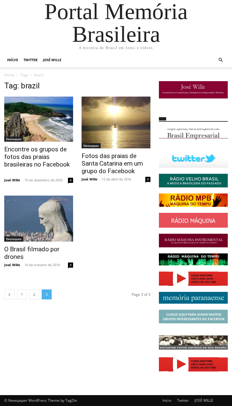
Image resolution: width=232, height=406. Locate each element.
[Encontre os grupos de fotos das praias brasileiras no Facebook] (38, 119)
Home (9, 75)
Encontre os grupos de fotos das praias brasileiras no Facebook (37, 157)
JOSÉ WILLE (52, 60)
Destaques (13, 139)
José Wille (12, 180)
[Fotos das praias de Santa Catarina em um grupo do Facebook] (116, 122)
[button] (220, 60)
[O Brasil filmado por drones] (38, 219)
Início (12, 60)
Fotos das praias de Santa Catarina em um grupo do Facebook (112, 163)
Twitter (30, 60)
